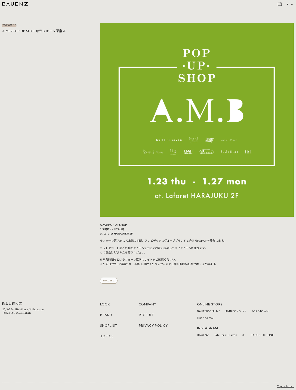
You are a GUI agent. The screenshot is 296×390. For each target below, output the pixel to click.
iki (244, 335)
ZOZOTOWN (260, 311)
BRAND (106, 315)
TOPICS (106, 336)
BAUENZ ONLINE (208, 311)
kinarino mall (206, 318)
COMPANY (147, 304)
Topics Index (285, 386)
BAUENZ (203, 335)
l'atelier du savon (225, 335)
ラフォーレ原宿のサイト (137, 259)
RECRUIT (146, 315)
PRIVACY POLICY (153, 325)
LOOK (105, 304)
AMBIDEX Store (236, 311)
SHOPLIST (108, 325)
